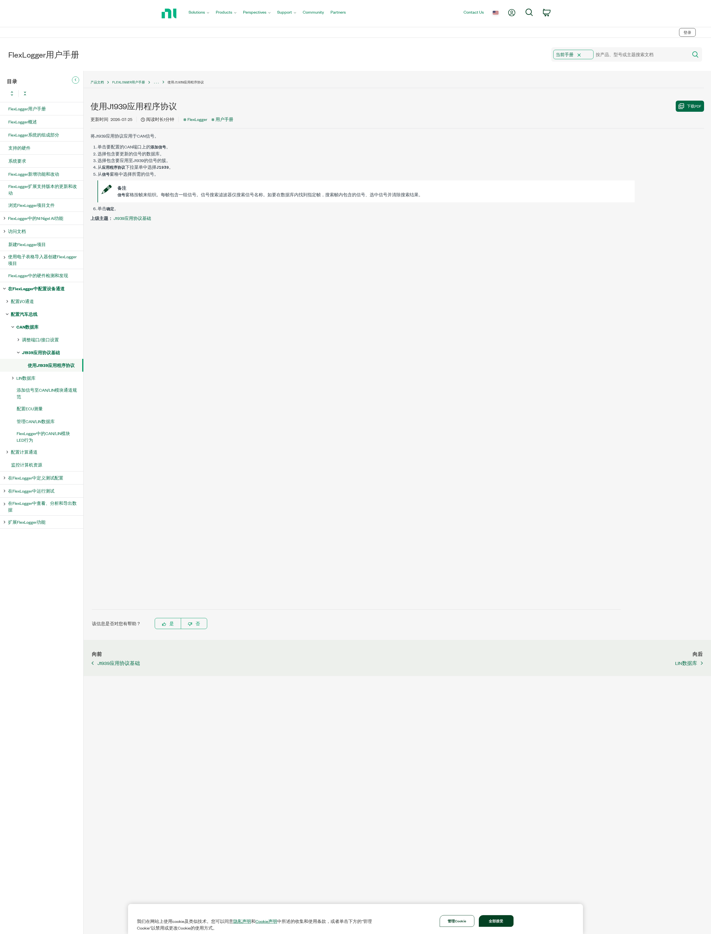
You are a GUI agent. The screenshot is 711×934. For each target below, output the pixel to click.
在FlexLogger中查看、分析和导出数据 (42, 506)
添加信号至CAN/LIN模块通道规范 (47, 393)
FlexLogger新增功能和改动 (33, 174)
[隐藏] (75, 80)
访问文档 (17, 231)
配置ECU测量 (30, 408)
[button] (579, 55)
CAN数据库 (27, 327)
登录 (687, 32)
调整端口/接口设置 (40, 339)
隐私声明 (242, 921)
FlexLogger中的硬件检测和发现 (38, 275)
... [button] (156, 82)
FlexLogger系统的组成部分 (33, 135)
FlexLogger (197, 119)
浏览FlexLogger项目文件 (31, 205)
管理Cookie (457, 920)
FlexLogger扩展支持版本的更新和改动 (42, 189)
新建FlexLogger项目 (27, 244)
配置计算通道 (24, 452)
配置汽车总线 (24, 314)
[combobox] (619, 54)
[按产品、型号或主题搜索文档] (695, 54)
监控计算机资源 (26, 465)
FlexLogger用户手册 (27, 108)
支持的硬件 (19, 148)
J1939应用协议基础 (41, 352)
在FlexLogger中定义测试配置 (35, 478)
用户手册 (224, 119)
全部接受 (496, 920)
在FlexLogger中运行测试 (31, 491)
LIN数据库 (26, 378)
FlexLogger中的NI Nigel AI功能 (35, 218)
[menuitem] (198, 13)
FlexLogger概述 (22, 122)
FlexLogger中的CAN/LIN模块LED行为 (43, 436)
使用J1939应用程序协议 (51, 365)
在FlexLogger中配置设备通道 (36, 288)
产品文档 (97, 82)
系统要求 (17, 161)
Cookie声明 (266, 921)
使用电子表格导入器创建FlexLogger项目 (42, 260)
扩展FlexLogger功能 (27, 522)
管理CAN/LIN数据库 (36, 421)
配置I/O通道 (22, 301)
